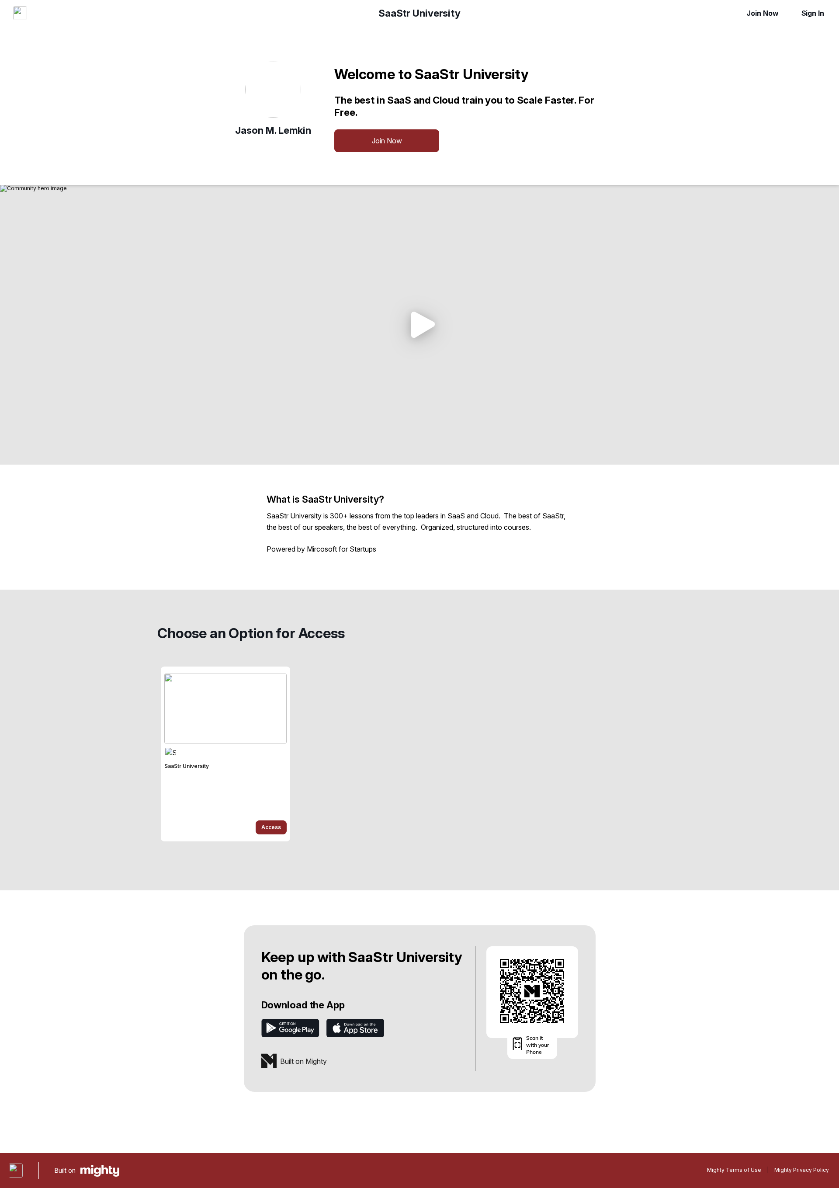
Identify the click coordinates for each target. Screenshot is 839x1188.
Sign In (812, 13)
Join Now (762, 13)
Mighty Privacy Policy (801, 1170)
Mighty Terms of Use (734, 1170)
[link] (225, 754)
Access (271, 827)
